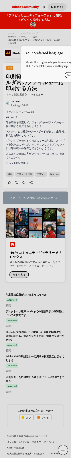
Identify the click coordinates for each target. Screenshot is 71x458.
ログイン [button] (31, 65)
